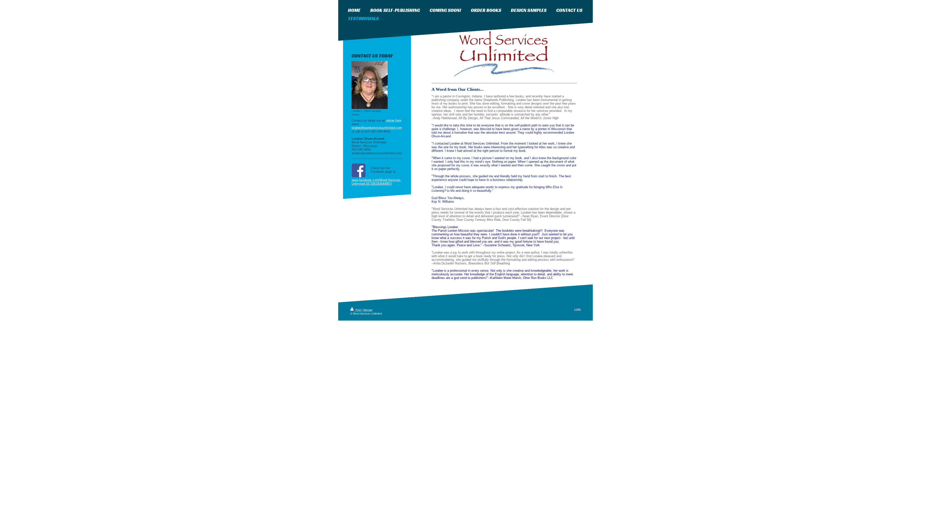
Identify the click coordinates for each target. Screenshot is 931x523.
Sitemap (367, 309)
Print (358, 309)
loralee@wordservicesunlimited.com (377, 128)
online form (393, 120)
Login (577, 309)
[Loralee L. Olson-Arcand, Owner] (370, 85)
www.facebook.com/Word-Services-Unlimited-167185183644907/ (376, 181)
